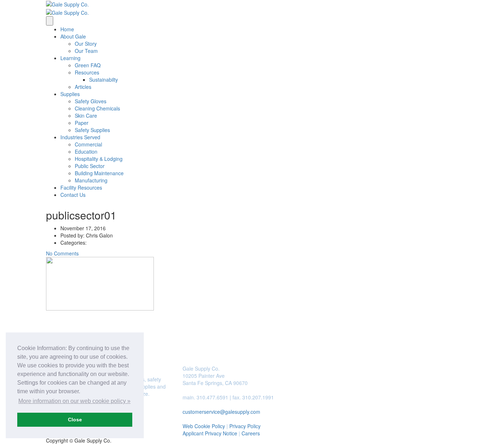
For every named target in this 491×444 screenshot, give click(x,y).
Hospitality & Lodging (99, 158)
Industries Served (80, 137)
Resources (87, 72)
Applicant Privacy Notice (210, 433)
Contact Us (73, 194)
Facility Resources (81, 187)
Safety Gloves (90, 101)
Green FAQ (88, 65)
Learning (70, 58)
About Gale (73, 36)
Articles (83, 86)
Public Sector (90, 165)
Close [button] (75, 419)
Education (86, 151)
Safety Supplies (92, 129)
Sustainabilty (103, 79)
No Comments (62, 253)
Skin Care (86, 115)
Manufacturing (91, 180)
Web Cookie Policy (204, 426)
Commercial (88, 144)
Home (67, 29)
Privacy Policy (245, 426)
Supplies (70, 94)
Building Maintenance (99, 173)
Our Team (86, 50)
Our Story (86, 43)
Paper (81, 122)
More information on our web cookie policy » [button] (74, 401)
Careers (251, 433)
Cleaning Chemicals (97, 108)
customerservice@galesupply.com (221, 411)
